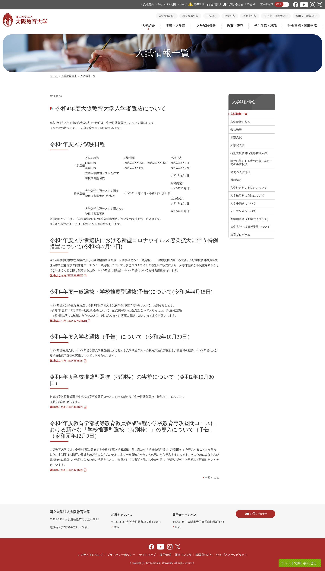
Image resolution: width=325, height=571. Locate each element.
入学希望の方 (167, 16)
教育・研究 (235, 26)
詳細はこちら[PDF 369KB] (66, 275)
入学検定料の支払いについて (248, 187)
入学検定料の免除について (247, 195)
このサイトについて (90, 554)
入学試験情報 (206, 26)
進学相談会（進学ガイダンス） (250, 219)
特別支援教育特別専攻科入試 (248, 153)
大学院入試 (237, 145)
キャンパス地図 (166, 4)
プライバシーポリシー (121, 554)
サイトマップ (147, 554)
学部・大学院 (175, 26)
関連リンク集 (183, 554)
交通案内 (148, 4)
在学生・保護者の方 (276, 16)
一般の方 (211, 16)
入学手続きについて (243, 203)
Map (116, 526)
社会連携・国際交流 (302, 26)
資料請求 (216, 4)
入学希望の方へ (240, 121)
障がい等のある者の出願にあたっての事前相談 (251, 162)
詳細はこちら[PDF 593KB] (66, 360)
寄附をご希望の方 (306, 16)
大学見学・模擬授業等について (250, 226)
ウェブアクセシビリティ (231, 554)
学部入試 (236, 137)
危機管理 (199, 4)
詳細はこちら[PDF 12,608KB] (68, 320)
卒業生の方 (249, 16)
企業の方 (230, 16)
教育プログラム (240, 234)
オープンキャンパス (243, 211)
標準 (279, 4)
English (251, 4)
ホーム (54, 76)
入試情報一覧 (238, 113)
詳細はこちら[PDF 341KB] (66, 406)
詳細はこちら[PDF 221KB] (66, 469)
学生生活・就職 (265, 26)
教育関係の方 (190, 16)
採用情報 (165, 554)
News (182, 4)
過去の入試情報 (240, 172)
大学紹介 (148, 26)
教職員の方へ (203, 554)
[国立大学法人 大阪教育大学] (25, 25)
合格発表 (236, 129)
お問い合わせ (235, 4)
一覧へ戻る (212, 477)
